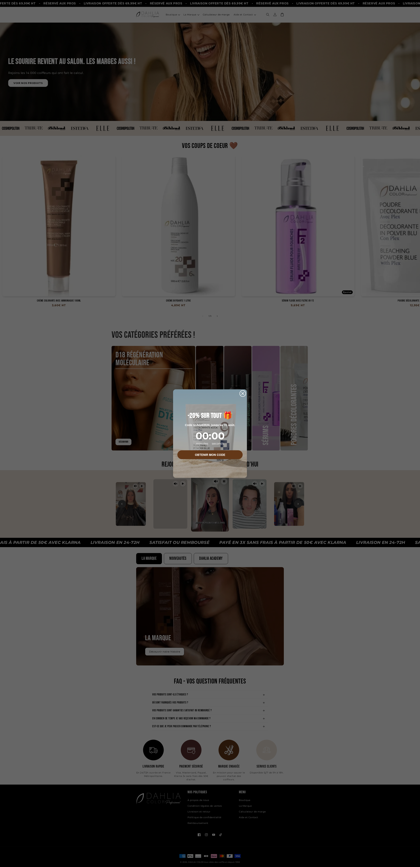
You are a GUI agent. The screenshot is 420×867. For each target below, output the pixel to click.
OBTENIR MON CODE (210, 455)
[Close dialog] (243, 393)
